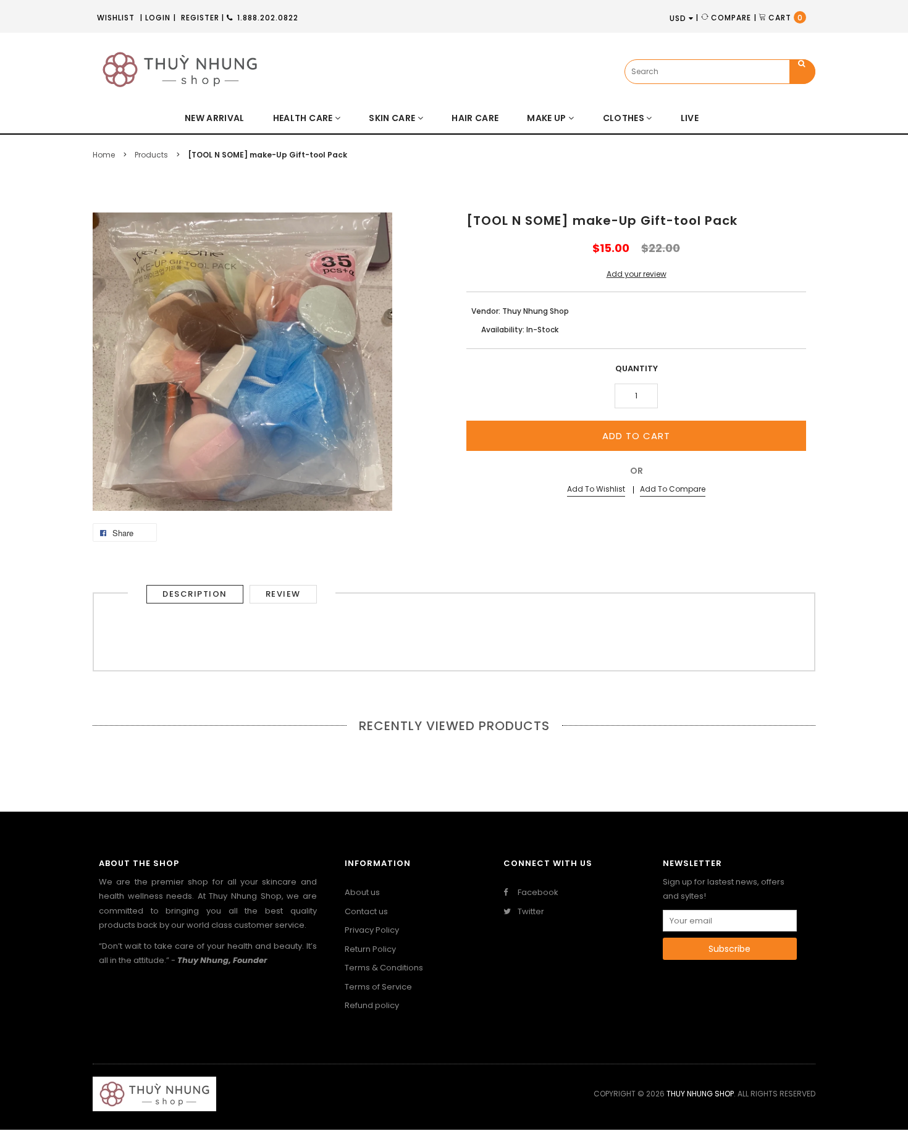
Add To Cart (636, 435)
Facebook (537, 892)
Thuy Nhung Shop (700, 1093)
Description (194, 594)
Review (283, 594)
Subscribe (729, 949)
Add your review (636, 274)
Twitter (530, 911)
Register (200, 17)
